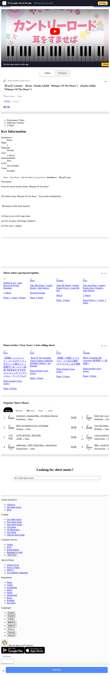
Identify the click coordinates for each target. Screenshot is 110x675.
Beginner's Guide (15, 552)
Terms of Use (13, 565)
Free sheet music (14, 522)
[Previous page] (99, 402)
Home (5, 177)
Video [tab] (47, 73)
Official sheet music (16, 535)
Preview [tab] (62, 73)
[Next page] (104, 402)
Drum (9, 590)
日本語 (11, 619)
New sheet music (14, 524)
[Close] (106, 3)
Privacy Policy (13, 567)
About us (11, 504)
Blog (9, 509)
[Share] (105, 81)
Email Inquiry (13, 549)
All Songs (11, 527)
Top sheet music (14, 519)
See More (11, 603)
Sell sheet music (14, 507)
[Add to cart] (3, 670)
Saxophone (12, 587)
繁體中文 (11, 622)
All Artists (11, 532)
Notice (10, 544)
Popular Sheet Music (16, 402)
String (9, 592)
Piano (9, 582)
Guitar (10, 585)
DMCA (10, 570)
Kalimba (11, 600)
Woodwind (12, 595)
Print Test (12, 555)
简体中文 (11, 626)
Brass (9, 598)
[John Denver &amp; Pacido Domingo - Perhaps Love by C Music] (15, 278)
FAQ (9, 547)
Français (11, 632)
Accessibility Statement (17, 572)
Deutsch (11, 635)
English (11, 613)
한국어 (11, 629)
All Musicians (13, 529)
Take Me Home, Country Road (33, 177)
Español (11, 616)
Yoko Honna (14, 177)
